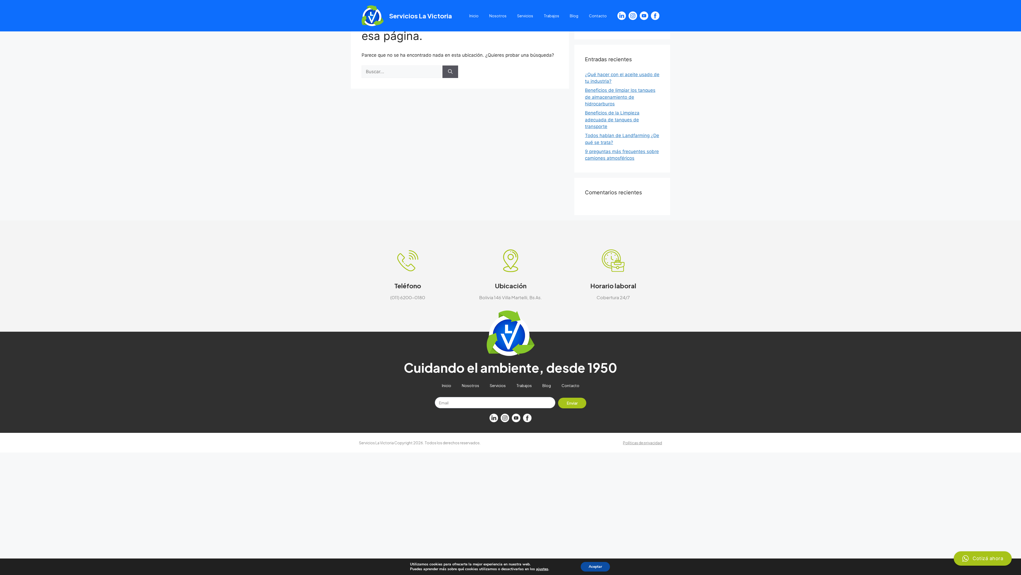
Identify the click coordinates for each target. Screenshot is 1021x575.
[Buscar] (450, 71)
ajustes (542, 569)
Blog (574, 15)
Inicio (474, 15)
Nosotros (498, 15)
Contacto (598, 15)
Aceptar (595, 566)
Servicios (525, 15)
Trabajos (551, 15)
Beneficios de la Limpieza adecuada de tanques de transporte (612, 119)
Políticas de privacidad (642, 442)
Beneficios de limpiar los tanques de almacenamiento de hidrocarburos (620, 97)
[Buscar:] (402, 71)
